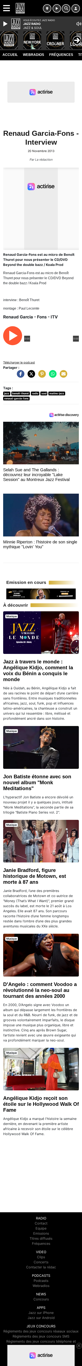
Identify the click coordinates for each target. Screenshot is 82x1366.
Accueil (10, 55)
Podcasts (41, 1280)
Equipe (41, 1228)
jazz (6, 393)
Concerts (41, 1262)
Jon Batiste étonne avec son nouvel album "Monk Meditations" (37, 782)
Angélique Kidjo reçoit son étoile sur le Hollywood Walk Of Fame (41, 1104)
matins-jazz (56, 393)
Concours (41, 1299)
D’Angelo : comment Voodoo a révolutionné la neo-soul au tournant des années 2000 (40, 990)
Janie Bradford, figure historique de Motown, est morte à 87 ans (34, 876)
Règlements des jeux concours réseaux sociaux (41, 1331)
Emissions (41, 1233)
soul (43, 393)
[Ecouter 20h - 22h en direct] (41, 593)
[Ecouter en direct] (57, 8)
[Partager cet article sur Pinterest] (41, 376)
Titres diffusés (41, 1238)
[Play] (5, 23)
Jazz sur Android (41, 1318)
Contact (41, 1223)
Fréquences (61, 55)
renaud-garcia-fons (16, 398)
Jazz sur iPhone (41, 1313)
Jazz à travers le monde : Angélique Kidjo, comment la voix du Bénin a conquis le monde (38, 670)
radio (35, 393)
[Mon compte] (75, 8)
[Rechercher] (66, 8)
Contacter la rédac (41, 1267)
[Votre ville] (47, 8)
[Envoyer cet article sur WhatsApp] (52, 376)
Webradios (33, 55)
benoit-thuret (20, 393)
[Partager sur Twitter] (30, 376)
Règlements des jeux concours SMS (41, 1336)
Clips (41, 1257)
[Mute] (79, 24)
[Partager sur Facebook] (19, 376)
